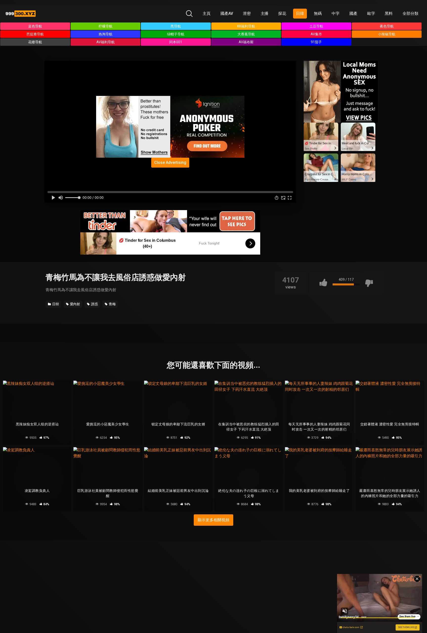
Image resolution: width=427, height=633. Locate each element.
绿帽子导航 (175, 34)
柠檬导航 (105, 26)
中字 (336, 13)
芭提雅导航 (35, 34)
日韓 (300, 13)
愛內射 (74, 304)
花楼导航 (35, 42)
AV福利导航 (105, 42)
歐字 (371, 13)
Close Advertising (170, 162)
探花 (282, 13)
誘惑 (94, 304)
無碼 (318, 13)
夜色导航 (387, 26)
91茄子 (316, 42)
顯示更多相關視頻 (213, 520)
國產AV (226, 13)
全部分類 (410, 13)
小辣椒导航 (386, 34)
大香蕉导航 (246, 34)
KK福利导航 (246, 26)
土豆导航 (316, 26)
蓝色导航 (35, 26)
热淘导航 (105, 34)
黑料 (389, 13)
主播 (265, 13)
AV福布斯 (246, 42)
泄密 (247, 13)
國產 (353, 13)
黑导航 (176, 26)
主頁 (207, 13)
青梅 (112, 304)
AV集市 (316, 34)
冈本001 (175, 42)
